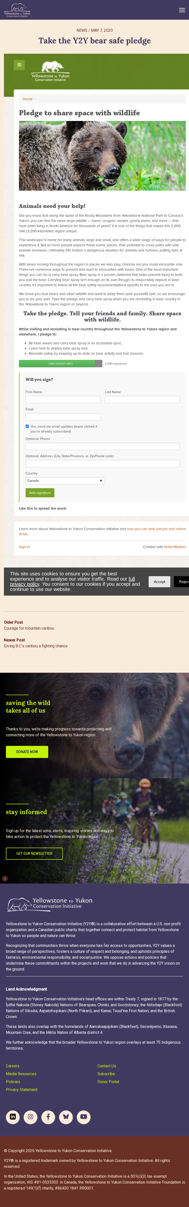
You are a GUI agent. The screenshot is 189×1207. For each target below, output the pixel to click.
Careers (12, 1066)
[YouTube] (84, 1117)
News (82, 30)
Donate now (27, 752)
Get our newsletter (34, 853)
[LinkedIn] (13, 1117)
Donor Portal (108, 1081)
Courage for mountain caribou (29, 625)
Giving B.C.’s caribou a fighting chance (36, 643)
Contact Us (106, 1066)
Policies (13, 1081)
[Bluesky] (66, 1117)
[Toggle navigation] (182, 10)
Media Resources (21, 1074)
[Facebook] (48, 1117)
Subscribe (106, 1074)
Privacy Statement (21, 1089)
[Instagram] (30, 1117)
